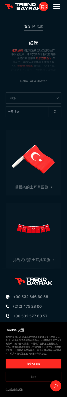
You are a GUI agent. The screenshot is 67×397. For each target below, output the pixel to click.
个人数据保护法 (14, 389)
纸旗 (40, 26)
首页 (27, 26)
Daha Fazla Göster (33, 81)
